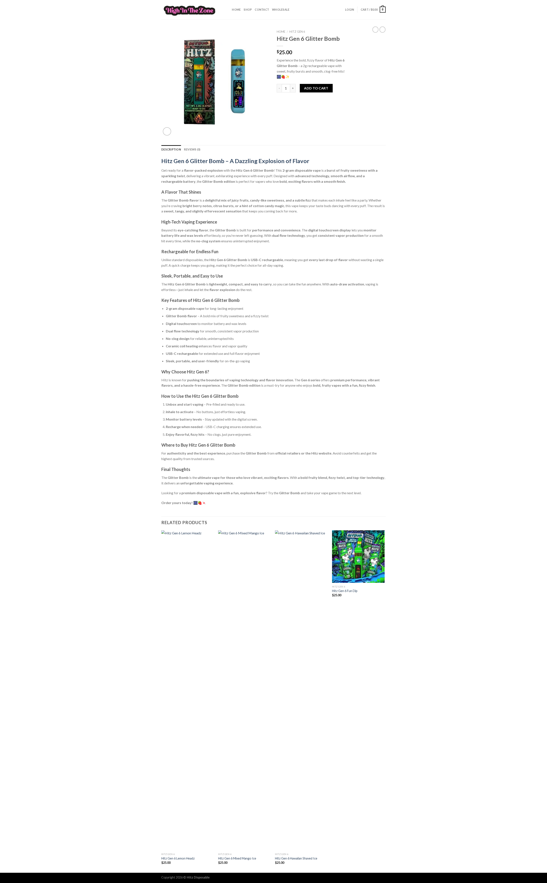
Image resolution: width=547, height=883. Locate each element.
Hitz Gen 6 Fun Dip (344, 591)
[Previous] (161, 701)
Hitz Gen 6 (297, 31)
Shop (248, 9)
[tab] (171, 149)
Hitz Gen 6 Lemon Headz (178, 858)
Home (236, 9)
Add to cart (316, 88)
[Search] (227, 10)
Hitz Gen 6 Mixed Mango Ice (237, 858)
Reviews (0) (192, 149)
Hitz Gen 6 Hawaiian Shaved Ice (296, 858)
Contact (262, 9)
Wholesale (280, 9)
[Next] (384, 701)
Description (171, 149)
